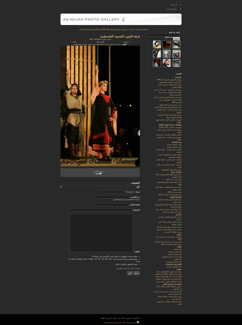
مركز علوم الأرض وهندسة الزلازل (170, 199)
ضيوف (179, 269)
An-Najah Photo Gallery (91, 19)
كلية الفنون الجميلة (175, 252)
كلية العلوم (178, 259)
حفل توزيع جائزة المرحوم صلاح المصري (168, 107)
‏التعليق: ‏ (136, 251)
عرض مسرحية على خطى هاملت (170, 105)
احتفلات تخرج (176, 172)
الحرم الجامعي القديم (174, 147)
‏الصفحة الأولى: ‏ (134, 205)
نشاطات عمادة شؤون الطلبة (170, 125)
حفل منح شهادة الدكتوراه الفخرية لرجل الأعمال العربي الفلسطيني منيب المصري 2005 (168, 99)
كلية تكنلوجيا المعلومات (173, 262)
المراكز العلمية (176, 197)
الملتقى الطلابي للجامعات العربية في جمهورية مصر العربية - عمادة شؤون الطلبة (169, 137)
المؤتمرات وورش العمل (172, 284)
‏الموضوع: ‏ (136, 210)
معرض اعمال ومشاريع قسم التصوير (169, 229)
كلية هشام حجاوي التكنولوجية (171, 170)
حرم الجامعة (177, 142)
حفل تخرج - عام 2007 (174, 179)
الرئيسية (173, 5)
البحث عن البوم (174, 32)
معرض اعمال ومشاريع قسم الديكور (169, 227)
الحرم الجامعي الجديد (174, 145)
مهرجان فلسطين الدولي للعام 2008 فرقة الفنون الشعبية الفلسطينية (102, 29)
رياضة (179, 234)
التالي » (73, 42)
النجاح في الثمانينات (173, 264)
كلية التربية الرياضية (175, 254)
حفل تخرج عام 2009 (174, 192)
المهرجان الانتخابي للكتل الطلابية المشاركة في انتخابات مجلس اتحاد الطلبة (170, 129)
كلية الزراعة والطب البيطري (172, 257)
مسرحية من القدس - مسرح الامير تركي (168, 90)
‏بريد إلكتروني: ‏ (135, 197)
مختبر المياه (177, 202)
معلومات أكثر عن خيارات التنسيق (128, 268)
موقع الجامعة (172, 9)
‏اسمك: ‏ (137, 192)
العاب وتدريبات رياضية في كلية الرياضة (168, 242)
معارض (179, 214)
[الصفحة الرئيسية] (124, 21)
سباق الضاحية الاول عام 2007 (171, 244)
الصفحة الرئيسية (141, 29)
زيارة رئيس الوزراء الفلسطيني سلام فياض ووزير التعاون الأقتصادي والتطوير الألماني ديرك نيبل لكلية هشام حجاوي (168, 274)
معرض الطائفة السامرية (173, 232)
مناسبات (131, 29)
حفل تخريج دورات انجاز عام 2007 (170, 195)
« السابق (127, 42)
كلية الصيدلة (177, 249)
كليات (179, 247)
